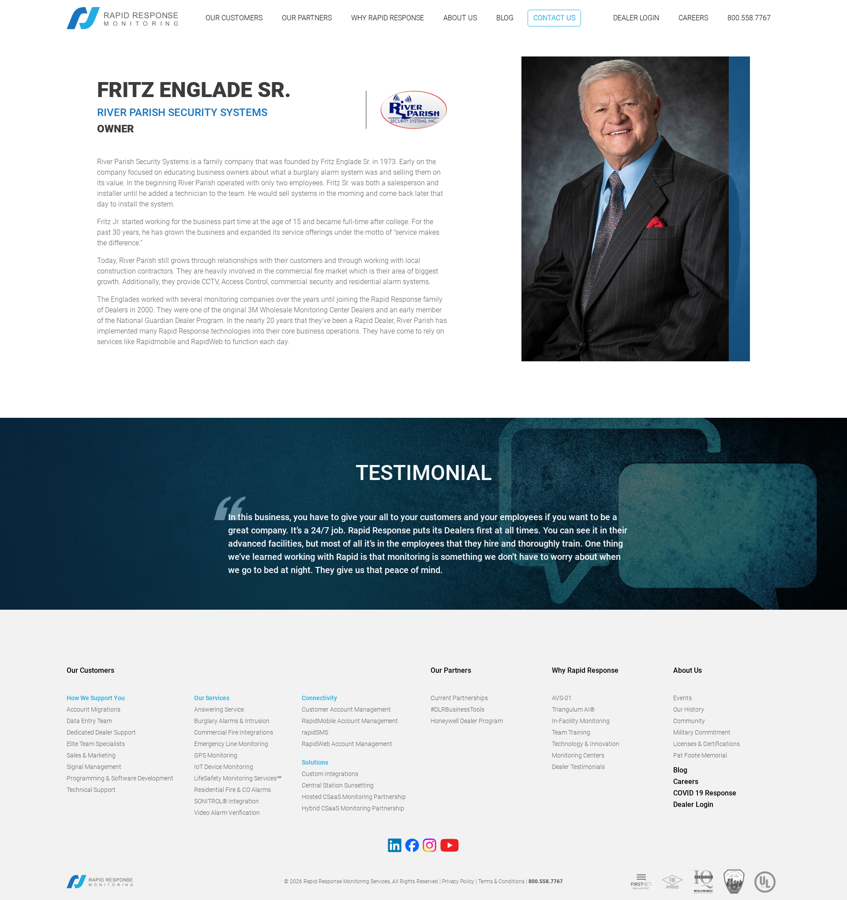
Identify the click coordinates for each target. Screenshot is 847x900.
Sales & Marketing (91, 755)
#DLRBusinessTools (457, 709)
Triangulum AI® (573, 709)
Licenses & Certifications (706, 743)
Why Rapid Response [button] (585, 670)
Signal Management (94, 766)
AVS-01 (562, 697)
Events (682, 697)
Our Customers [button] (90, 670)
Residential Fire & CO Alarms (232, 789)
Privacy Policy (458, 881)
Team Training (571, 732)
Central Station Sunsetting (338, 785)
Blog (504, 18)
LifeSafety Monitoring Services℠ (237, 778)
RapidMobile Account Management (350, 720)
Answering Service (219, 709)
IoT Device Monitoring (223, 766)
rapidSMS (315, 732)
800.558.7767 (749, 18)
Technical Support (91, 789)
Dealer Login (636, 18)
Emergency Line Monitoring (231, 743)
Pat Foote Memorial (700, 755)
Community (689, 720)
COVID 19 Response (704, 793)
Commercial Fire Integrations (233, 732)
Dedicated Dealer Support (101, 732)
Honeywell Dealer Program (467, 720)
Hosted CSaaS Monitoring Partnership (354, 796)
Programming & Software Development (120, 778)
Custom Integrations (330, 773)
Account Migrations (93, 709)
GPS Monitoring (215, 755)
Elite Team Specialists (96, 743)
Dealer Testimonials (578, 766)
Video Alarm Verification (227, 812)
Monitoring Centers (578, 755)
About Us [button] (687, 670)
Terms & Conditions (501, 881)
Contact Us (554, 18)
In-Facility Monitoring (581, 720)
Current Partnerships (459, 697)
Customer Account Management (346, 709)
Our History (688, 709)
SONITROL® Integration (226, 801)
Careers (693, 18)
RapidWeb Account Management (347, 743)
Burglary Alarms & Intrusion (232, 720)
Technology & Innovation (585, 743)
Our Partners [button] (451, 670)
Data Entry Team (89, 720)
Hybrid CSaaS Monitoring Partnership (353, 808)
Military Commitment (702, 732)
